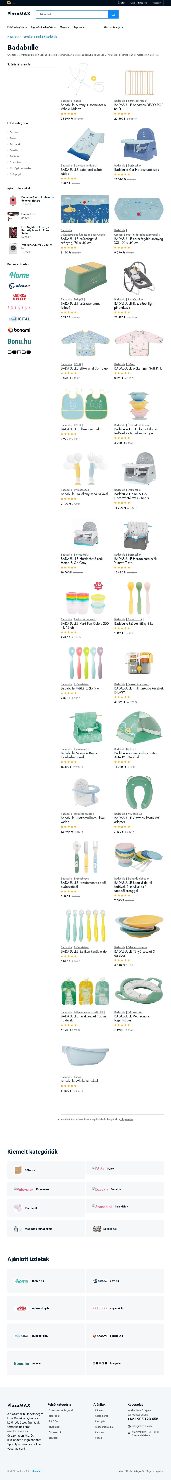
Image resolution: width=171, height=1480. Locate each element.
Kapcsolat (78, 27)
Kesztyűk (100, 1421)
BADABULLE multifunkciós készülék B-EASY (138, 690)
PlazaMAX (13, 37)
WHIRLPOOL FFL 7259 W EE (36, 246)
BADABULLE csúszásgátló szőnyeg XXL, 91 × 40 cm (138, 240)
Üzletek (121, 2)
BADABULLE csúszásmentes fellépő (80, 305)
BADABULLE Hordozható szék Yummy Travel (135, 560)
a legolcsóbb (126, 1119)
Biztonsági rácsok (137, 101)
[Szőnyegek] (97, 1229)
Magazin (157, 2)
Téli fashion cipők (104, 1427)
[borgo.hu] (100, 1363)
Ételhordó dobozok (138, 425)
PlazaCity (37, 1471)
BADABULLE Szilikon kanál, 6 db (84, 951)
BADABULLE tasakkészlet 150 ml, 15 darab (84, 1018)
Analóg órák (101, 1416)
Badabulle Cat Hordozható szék (136, 169)
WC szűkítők (134, 814)
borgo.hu (115, 1363)
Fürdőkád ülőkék (83, 814)
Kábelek (99, 1410)
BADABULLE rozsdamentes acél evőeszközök (83, 884)
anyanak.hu (117, 1308)
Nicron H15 (28, 214)
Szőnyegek (15, 174)
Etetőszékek (134, 165)
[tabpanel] (112, 581)
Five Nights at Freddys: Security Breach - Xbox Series (35, 230)
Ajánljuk (160, 1471)
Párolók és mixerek (138, 684)
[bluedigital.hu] (21, 1335)
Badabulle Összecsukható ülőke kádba (83, 820)
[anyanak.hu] (100, 1308)
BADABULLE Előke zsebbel (80, 429)
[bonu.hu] (21, 1363)
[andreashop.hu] (21, 1308)
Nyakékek (54, 1427)
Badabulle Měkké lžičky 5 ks (80, 688)
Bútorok (14, 132)
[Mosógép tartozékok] (18, 1229)
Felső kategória (15, 27)
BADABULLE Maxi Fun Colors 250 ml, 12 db (85, 625)
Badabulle (66, 101)
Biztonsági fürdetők (85, 165)
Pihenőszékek (135, 299)
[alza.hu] (100, 1281)
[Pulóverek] (24, 1189)
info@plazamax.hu (142, 1426)
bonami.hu (116, 1335)
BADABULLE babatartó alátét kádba (81, 171)
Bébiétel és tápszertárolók (89, 1012)
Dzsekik (14, 150)
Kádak (77, 101)
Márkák (128, 1471)
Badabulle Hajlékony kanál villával (84, 494)
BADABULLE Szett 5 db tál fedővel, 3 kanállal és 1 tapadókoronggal (133, 886)
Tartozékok (55, 1432)
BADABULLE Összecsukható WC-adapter (137, 820)
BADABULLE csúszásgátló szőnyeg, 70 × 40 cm (79, 240)
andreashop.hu (41, 1308)
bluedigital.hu (40, 1335)
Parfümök (15, 156)
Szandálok (15, 162)
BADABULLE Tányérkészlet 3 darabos (134, 953)
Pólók (13, 138)
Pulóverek (15, 144)
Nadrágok (54, 1416)
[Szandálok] (103, 1206)
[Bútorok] (18, 1170)
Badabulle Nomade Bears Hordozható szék (79, 755)
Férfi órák (54, 1421)
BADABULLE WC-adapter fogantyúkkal (132, 1018)
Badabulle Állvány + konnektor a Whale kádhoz (83, 107)
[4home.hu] (21, 1281)
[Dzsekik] (100, 1189)
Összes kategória (138, 2)
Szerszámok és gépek (61, 1410)
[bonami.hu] (100, 1335)
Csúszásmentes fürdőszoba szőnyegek (83, 234)
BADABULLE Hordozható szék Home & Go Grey (82, 560)
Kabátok (99, 1432)
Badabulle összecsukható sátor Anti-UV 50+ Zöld (135, 755)
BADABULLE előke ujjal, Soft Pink (138, 368)
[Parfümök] (18, 1208)
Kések (98, 1438)
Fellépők (78, 299)
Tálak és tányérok (137, 947)
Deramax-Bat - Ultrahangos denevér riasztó (37, 199)
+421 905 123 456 (143, 1419)
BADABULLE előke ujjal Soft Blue (84, 368)
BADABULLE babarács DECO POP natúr (138, 107)
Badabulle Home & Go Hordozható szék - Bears (131, 496)
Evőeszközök (81, 490)
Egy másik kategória (42, 27)
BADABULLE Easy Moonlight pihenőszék (134, 305)
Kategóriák (139, 1471)
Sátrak (130, 749)
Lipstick (53, 1438)
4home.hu (38, 1281)
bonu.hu (36, 1363)
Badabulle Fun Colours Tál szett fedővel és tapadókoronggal (136, 431)
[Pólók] (98, 1168)
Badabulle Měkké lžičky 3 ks (133, 623)
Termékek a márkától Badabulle (40, 37)
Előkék (77, 364)
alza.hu (114, 1281)
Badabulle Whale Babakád (79, 1081)
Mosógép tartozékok (21, 168)
